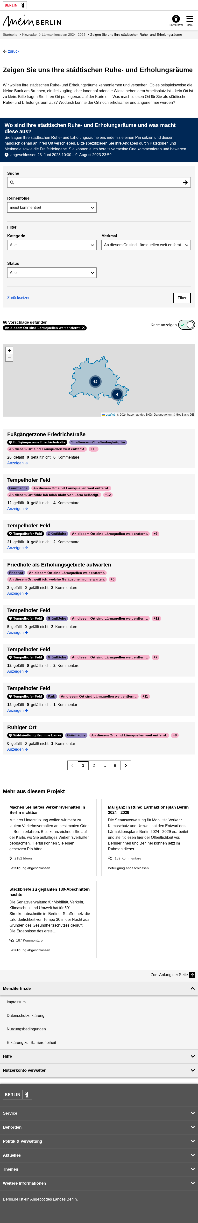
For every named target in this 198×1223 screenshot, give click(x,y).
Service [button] (10, 1113)
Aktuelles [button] (12, 1155)
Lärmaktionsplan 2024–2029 (63, 34)
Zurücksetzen (18, 298)
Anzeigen (16, 462)
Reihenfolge (18, 198)
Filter (182, 298)
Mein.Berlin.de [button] (17, 988)
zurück (13, 51)
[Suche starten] (185, 182)
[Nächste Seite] (125, 765)
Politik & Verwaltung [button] (22, 1141)
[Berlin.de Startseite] (17, 1094)
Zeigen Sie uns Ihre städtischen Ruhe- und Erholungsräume (136, 34)
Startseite (10, 34)
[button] (117, 394)
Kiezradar (29, 34)
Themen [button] (10, 1169)
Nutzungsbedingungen (26, 1029)
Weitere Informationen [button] (24, 1183)
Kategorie (16, 236)
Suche (13, 173)
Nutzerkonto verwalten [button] (24, 1070)
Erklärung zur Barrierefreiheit (31, 1043)
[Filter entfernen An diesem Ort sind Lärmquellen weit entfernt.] (83, 328)
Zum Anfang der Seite (169, 975)
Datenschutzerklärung (25, 1015)
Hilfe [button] (7, 1056)
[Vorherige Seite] (73, 765)
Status (13, 263)
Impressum (16, 1002)
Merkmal (109, 236)
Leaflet (110, 414)
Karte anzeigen (164, 325)
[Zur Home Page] (32, 20)
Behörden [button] (12, 1127)
